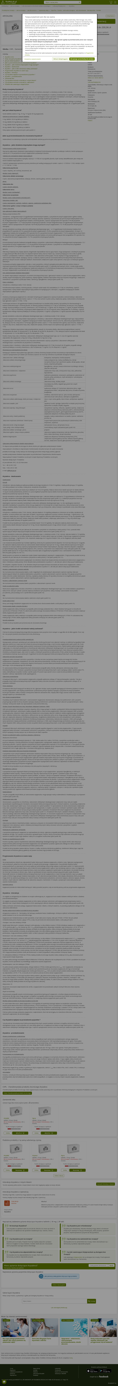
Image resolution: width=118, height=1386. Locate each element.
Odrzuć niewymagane (60, 59)
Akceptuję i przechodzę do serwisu (82, 59)
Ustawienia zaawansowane (32, 59)
